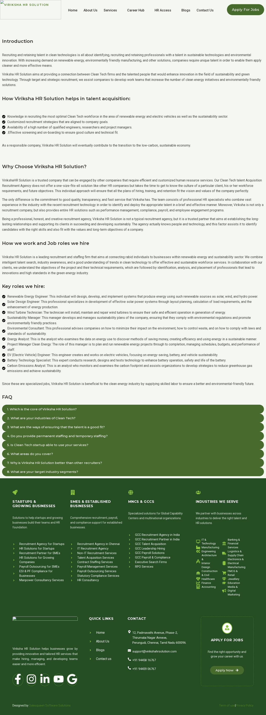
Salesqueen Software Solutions (50, 705)
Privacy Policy (245, 705)
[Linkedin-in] (44, 680)
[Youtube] (58, 680)
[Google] (72, 680)
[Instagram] (31, 680)
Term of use (227, 705)
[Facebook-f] (17, 680)
